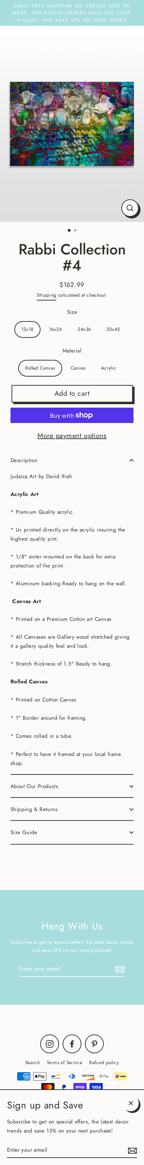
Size (72, 312)
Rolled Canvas (40, 367)
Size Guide (23, 832)
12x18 (27, 329)
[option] (72, 124)
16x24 (55, 329)
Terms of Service (64, 1062)
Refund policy (104, 1062)
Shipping (46, 294)
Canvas (78, 367)
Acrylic (108, 367)
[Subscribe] (118, 969)
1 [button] (69, 230)
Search (32, 1062)
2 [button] (76, 231)
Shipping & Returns (33, 809)
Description (23, 460)
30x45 (113, 329)
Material (72, 351)
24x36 (84, 329)
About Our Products (34, 786)
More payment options (72, 436)
